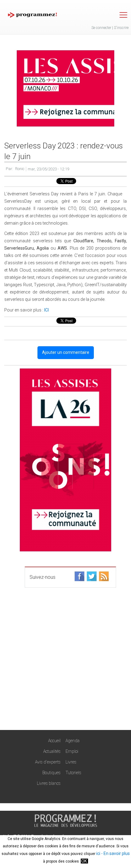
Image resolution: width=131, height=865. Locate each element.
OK (84, 861)
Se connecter (101, 28)
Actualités (52, 751)
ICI (46, 310)
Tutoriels (73, 772)
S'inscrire (121, 28)
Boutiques (51, 772)
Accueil (54, 740)
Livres (71, 762)
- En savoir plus (115, 853)
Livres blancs (49, 783)
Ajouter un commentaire (65, 352)
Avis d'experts (48, 762)
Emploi (72, 751)
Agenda (73, 740)
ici (98, 853)
